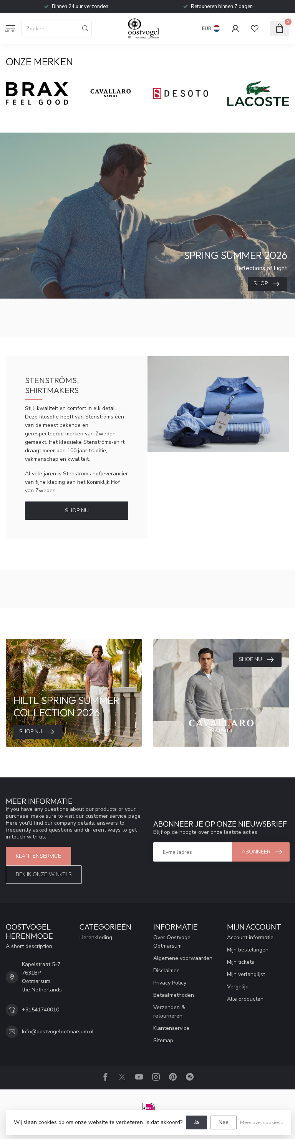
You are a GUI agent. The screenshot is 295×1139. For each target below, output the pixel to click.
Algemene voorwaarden (182, 958)
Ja (196, 1122)
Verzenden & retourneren (169, 1011)
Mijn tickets (240, 962)
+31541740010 (40, 1009)
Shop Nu (77, 510)
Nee (224, 1122)
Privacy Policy (169, 982)
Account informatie (250, 937)
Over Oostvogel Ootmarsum (172, 942)
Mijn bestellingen (247, 949)
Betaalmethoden (173, 995)
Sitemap (163, 1040)
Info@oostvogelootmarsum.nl (58, 1031)
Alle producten (245, 999)
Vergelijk (237, 986)
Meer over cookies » (261, 1122)
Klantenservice (38, 856)
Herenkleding (96, 937)
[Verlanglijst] (255, 28)
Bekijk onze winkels (44, 874)
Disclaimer (166, 970)
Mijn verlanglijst (246, 974)
